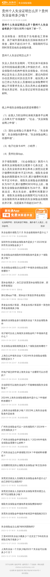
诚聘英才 (25, 564)
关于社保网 (9, 564)
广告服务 (33, 564)
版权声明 (18, 564)
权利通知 (25, 573)
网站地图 (41, 564)
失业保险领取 (25, 3)
